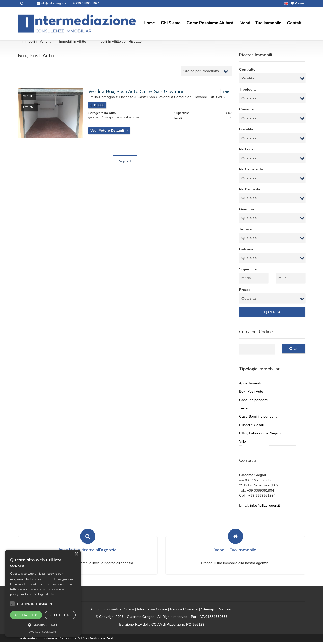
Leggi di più (46, 594)
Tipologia (247, 89)
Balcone (246, 249)
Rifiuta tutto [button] (60, 615)
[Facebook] (30, 3)
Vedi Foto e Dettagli (107, 130)
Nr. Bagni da (249, 189)
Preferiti (299, 3)
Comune (246, 109)
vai (295, 349)
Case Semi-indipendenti (258, 416)
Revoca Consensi (184, 609)
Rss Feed (225, 609)
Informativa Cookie (152, 609)
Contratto (247, 69)
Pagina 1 (125, 161)
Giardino (246, 209)
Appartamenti (250, 383)
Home (149, 23)
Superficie (248, 269)
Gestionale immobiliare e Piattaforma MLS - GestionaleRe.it (65, 638)
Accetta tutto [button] (26, 615)
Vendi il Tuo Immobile (260, 23)
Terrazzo (246, 229)
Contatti (294, 23)
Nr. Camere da (251, 169)
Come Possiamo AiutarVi (210, 23)
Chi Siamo (171, 23)
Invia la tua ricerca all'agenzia (88, 550)
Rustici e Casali (251, 425)
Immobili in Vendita (36, 41)
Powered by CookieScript (43, 631)
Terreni (244, 408)
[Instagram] (21, 3)
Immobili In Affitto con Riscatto (118, 41)
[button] (12, 604)
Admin (95, 609)
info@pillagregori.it (53, 3)
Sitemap (207, 609)
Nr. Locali (247, 149)
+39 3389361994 (87, 3)
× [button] (76, 554)
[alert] (43, 593)
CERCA (273, 312)
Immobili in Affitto (72, 41)
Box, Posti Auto (251, 391)
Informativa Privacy (118, 609)
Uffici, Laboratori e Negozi (260, 433)
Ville (242, 441)
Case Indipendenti (253, 400)
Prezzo (245, 289)
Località (246, 129)
